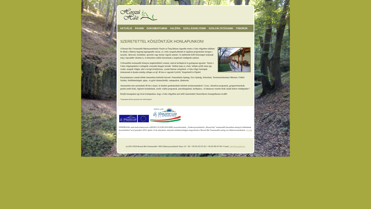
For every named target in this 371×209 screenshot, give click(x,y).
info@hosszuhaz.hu (237, 146)
